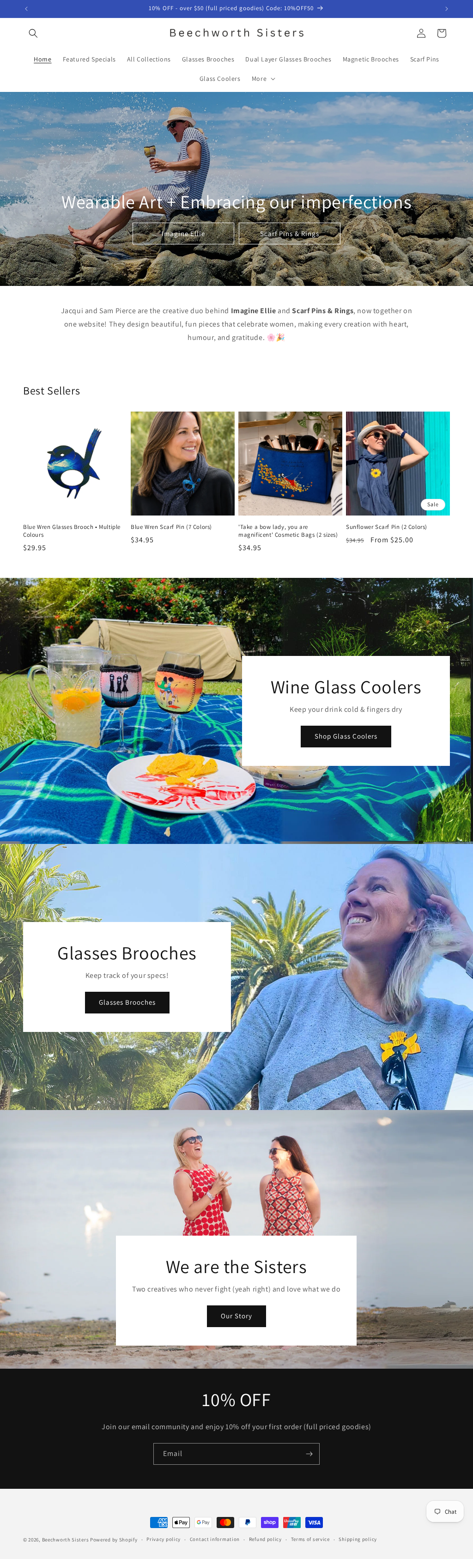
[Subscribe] (309, 1454)
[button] (33, 33)
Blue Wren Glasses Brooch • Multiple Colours (72, 531)
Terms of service (310, 1539)
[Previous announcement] (26, 9)
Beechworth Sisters (65, 1539)
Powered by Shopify (114, 1539)
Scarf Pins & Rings (289, 233)
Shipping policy (358, 1539)
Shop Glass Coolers (346, 736)
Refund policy (265, 1539)
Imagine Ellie (183, 233)
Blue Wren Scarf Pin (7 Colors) (171, 527)
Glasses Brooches (127, 1002)
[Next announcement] (447, 9)
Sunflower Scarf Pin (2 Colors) (386, 527)
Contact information (215, 1539)
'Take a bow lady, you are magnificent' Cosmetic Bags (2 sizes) (288, 531)
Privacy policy (163, 1539)
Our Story (236, 1315)
